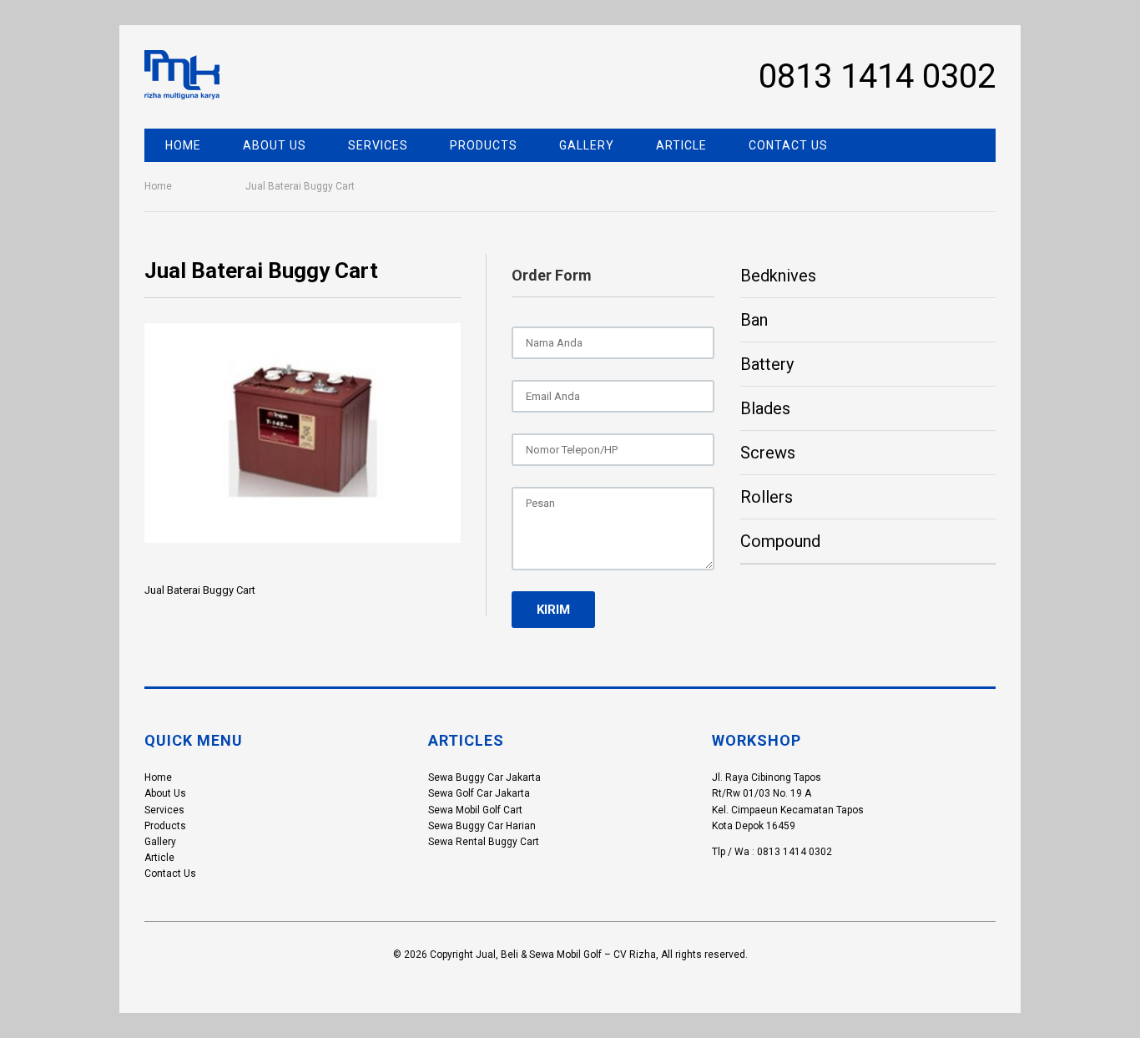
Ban (754, 320)
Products (483, 145)
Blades (765, 408)
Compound (780, 541)
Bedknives (778, 276)
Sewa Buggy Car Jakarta (484, 777)
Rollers (766, 497)
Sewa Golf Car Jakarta (479, 793)
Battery (767, 364)
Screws (767, 453)
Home (183, 145)
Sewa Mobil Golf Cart (475, 810)
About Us (274, 145)
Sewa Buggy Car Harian (482, 826)
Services (378, 145)
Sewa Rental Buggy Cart (483, 842)
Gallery (586, 145)
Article (681, 145)
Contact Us (788, 145)
